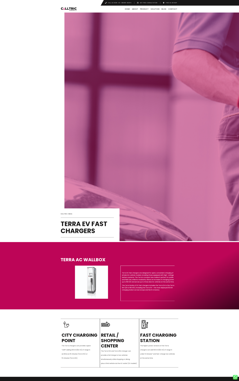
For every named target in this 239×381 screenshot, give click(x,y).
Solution (155, 9)
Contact (172, 9)
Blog (164, 9)
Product (144, 9)
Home (127, 9)
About (135, 9)
